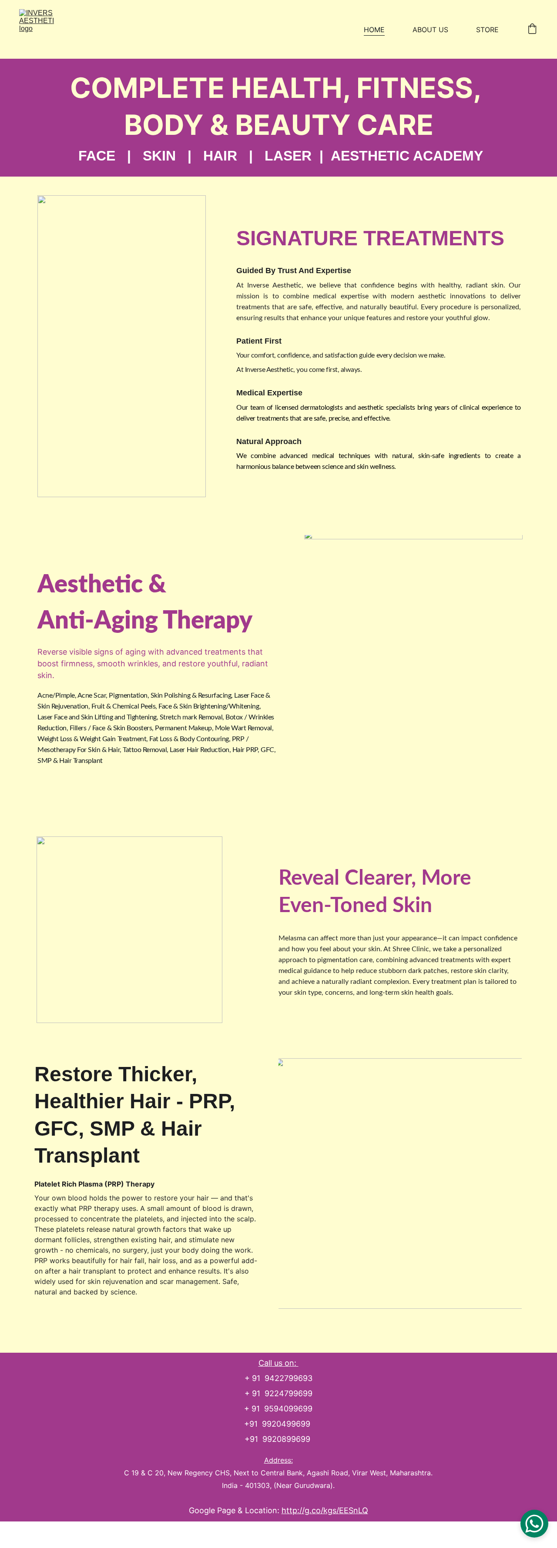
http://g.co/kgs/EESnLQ (325, 1510)
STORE (487, 29)
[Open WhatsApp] (534, 1524)
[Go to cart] (532, 29)
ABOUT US (430, 29)
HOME (374, 29)
